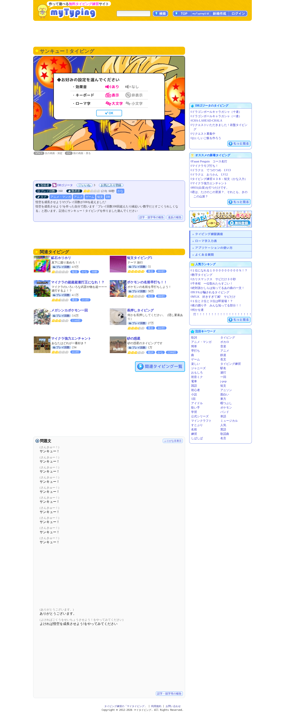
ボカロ (224, 342)
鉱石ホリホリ (61, 258)
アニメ (78, 196)
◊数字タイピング (201, 274)
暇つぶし (226, 403)
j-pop (223, 381)
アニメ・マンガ (60, 196)
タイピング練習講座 (209, 234)
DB (108, 196)
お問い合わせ (173, 706)
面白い (224, 394)
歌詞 (194, 337)
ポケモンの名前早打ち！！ (147, 282)
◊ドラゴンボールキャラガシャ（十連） (216, 111)
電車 (194, 381)
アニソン (226, 390)
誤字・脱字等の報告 (151, 217)
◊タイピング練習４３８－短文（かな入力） (218, 179)
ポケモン (226, 407)
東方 (223, 398)
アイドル (197, 403)
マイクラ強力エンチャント (71, 338)
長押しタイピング (140, 310)
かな (120, 191)
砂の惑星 (133, 338)
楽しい (195, 363)
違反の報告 (175, 217)
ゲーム (90, 196)
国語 (194, 385)
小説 (194, 394)
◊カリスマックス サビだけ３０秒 (213, 279)
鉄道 (223, 355)
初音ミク (197, 377)
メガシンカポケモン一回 (69, 310)
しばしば (197, 438)
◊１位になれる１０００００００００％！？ (218, 270)
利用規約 (156, 706)
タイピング (227, 337)
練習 (194, 433)
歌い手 (195, 407)
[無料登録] (220, 219)
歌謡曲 (224, 433)
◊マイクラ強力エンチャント (208, 183)
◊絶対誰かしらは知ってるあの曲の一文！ (217, 288)
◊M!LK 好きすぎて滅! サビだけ (213, 296)
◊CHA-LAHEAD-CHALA (206, 120)
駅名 (223, 368)
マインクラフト (201, 420)
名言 (223, 438)
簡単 (194, 346)
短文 (100, 196)
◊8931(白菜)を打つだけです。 (209, 187)
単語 (223, 416)
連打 (223, 372)
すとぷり (197, 425)
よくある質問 (204, 254)
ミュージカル (229, 420)
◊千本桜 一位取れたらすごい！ (211, 283)
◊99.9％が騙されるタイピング (209, 292)
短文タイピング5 (139, 258)
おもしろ (197, 372)
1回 (193, 398)
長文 (223, 359)
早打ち (195, 350)
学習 (194, 412)
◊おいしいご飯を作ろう (205, 138)
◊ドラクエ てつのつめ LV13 (210, 170)
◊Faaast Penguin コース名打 (208, 161)
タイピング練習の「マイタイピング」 (125, 706)
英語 (223, 429)
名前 (194, 429)
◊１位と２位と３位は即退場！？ (211, 301)
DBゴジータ (65, 185)
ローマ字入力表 (206, 241)
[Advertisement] (142, 33)
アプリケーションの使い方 (214, 248)
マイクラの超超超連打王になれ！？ (78, 282)
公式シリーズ (200, 416)
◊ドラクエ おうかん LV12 (209, 174)
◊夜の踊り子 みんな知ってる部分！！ (216, 305)
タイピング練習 (230, 363)
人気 (223, 425)
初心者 (195, 390)
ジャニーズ (198, 368)
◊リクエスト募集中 (202, 133)
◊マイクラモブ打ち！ (204, 165)
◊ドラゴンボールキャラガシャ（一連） (216, 116)
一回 (223, 377)
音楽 (223, 346)
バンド (224, 412)
